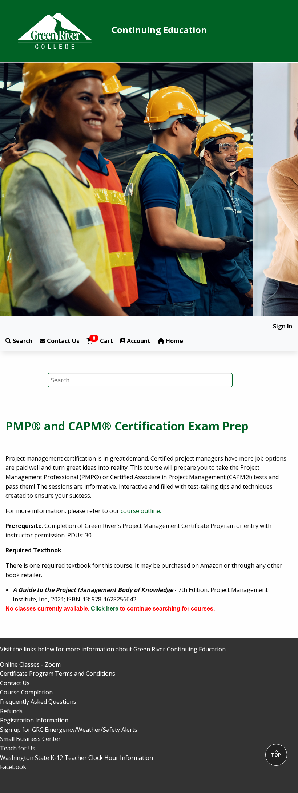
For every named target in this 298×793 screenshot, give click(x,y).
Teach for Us (17, 748)
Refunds (11, 711)
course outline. (141, 511)
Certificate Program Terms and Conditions (57, 674)
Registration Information (34, 720)
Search (21, 341)
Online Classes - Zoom (30, 664)
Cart (103, 340)
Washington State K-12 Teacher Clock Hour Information (76, 758)
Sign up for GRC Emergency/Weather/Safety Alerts (68, 730)
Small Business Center (30, 739)
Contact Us (62, 341)
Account (137, 341)
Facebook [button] (13, 767)
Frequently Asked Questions (38, 702)
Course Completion (26, 692)
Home (173, 341)
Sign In (283, 326)
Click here (104, 608)
